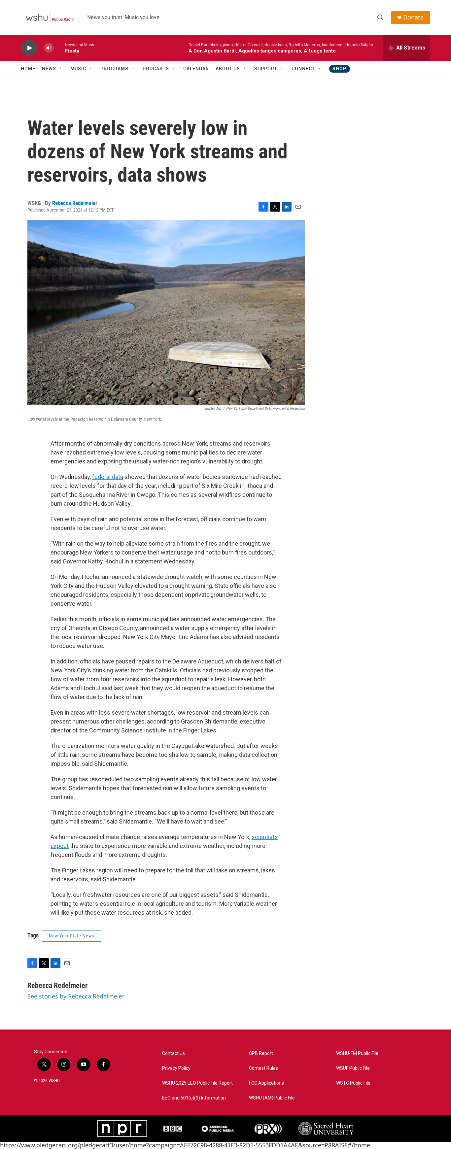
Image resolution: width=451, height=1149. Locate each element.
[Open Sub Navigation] (61, 68)
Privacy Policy (176, 1068)
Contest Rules (263, 1068)
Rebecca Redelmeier (74, 203)
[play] (29, 48)
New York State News (71, 935)
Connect (303, 68)
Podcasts (156, 68)
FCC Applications (266, 1083)
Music (78, 68)
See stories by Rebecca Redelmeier (75, 996)
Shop (339, 68)
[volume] (48, 48)
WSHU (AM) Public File (272, 1098)
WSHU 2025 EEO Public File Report (197, 1083)
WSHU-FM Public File (357, 1053)
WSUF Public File (353, 1068)
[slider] (59, 47)
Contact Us (173, 1053)
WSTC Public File (353, 1083)
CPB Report (261, 1053)
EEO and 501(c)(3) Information (194, 1098)
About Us (228, 68)
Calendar (196, 68)
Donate (413, 17)
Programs (114, 68)
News (49, 68)
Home (28, 68)
